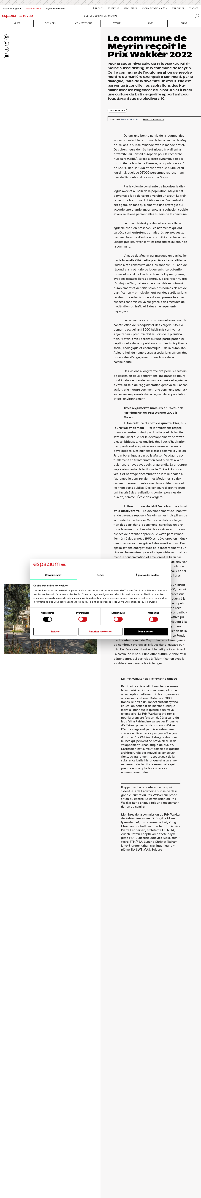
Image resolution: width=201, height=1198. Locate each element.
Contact (193, 8)
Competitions (83, 23)
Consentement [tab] (53, 575)
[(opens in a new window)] (6, 56)
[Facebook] (6, 37)
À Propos (98, 8)
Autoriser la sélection (100, 631)
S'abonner (178, 8)
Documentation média (154, 8)
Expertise (113, 8)
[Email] (6, 49)
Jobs (150, 23)
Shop (184, 23)
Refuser (55, 631)
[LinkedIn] (6, 43)
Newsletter (130, 8)
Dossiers (50, 23)
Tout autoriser (145, 631)
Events (117, 23)
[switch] (82, 619)
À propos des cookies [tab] (147, 575)
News (17, 23)
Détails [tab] (100, 575)
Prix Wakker (117, 110)
